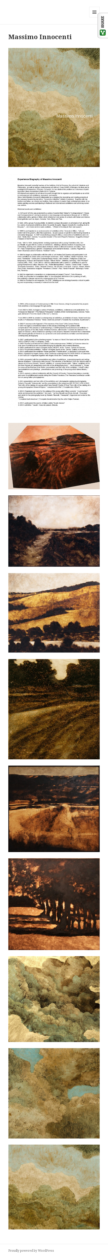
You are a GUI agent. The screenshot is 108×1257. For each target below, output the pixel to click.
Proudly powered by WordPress (31, 1250)
